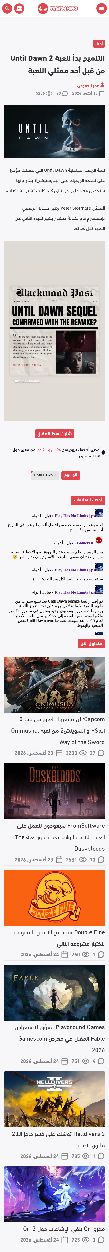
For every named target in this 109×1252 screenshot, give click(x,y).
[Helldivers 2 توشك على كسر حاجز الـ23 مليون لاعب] (54, 1099)
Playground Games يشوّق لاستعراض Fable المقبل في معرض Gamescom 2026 (60, 1038)
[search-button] (7, 8)
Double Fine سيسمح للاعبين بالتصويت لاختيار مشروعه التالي (59, 937)
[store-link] (18, 8)
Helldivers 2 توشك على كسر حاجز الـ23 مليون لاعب (58, 1138)
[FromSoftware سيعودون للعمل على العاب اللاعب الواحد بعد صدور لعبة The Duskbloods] (54, 791)
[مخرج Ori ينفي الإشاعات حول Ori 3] (54, 1194)
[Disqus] (54, 571)
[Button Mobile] (101, 8)
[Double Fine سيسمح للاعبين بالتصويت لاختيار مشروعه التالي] (54, 898)
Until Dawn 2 (45, 474)
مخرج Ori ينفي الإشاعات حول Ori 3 (64, 1227)
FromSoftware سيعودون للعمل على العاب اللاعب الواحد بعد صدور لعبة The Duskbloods (60, 836)
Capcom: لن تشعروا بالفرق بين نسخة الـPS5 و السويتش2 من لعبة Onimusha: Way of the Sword (58, 730)
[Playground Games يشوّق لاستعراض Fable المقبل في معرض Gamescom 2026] (54, 993)
